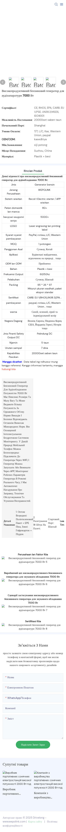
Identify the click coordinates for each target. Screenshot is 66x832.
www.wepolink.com (14, 821)
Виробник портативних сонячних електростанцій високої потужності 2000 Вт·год (15, 791)
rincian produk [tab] (33, 171)
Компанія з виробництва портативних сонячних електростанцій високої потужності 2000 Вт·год (46, 795)
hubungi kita (9, 369)
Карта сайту (35, 821)
